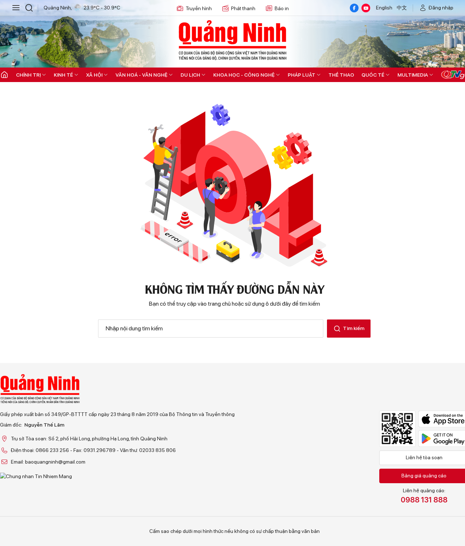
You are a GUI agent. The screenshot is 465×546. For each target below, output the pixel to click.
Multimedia (412, 75)
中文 (402, 8)
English (384, 8)
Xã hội (94, 75)
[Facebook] (354, 8)
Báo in (282, 8)
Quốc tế (372, 75)
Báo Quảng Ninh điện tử (232, 40)
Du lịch (190, 75)
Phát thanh (243, 8)
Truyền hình (199, 8)
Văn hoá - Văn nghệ (141, 75)
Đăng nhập (441, 8)
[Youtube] (365, 8)
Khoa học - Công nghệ (244, 75)
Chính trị (28, 75)
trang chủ (219, 303)
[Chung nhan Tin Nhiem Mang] (117, 476)
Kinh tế (63, 75)
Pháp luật (301, 75)
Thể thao (341, 75)
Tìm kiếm (353, 328)
